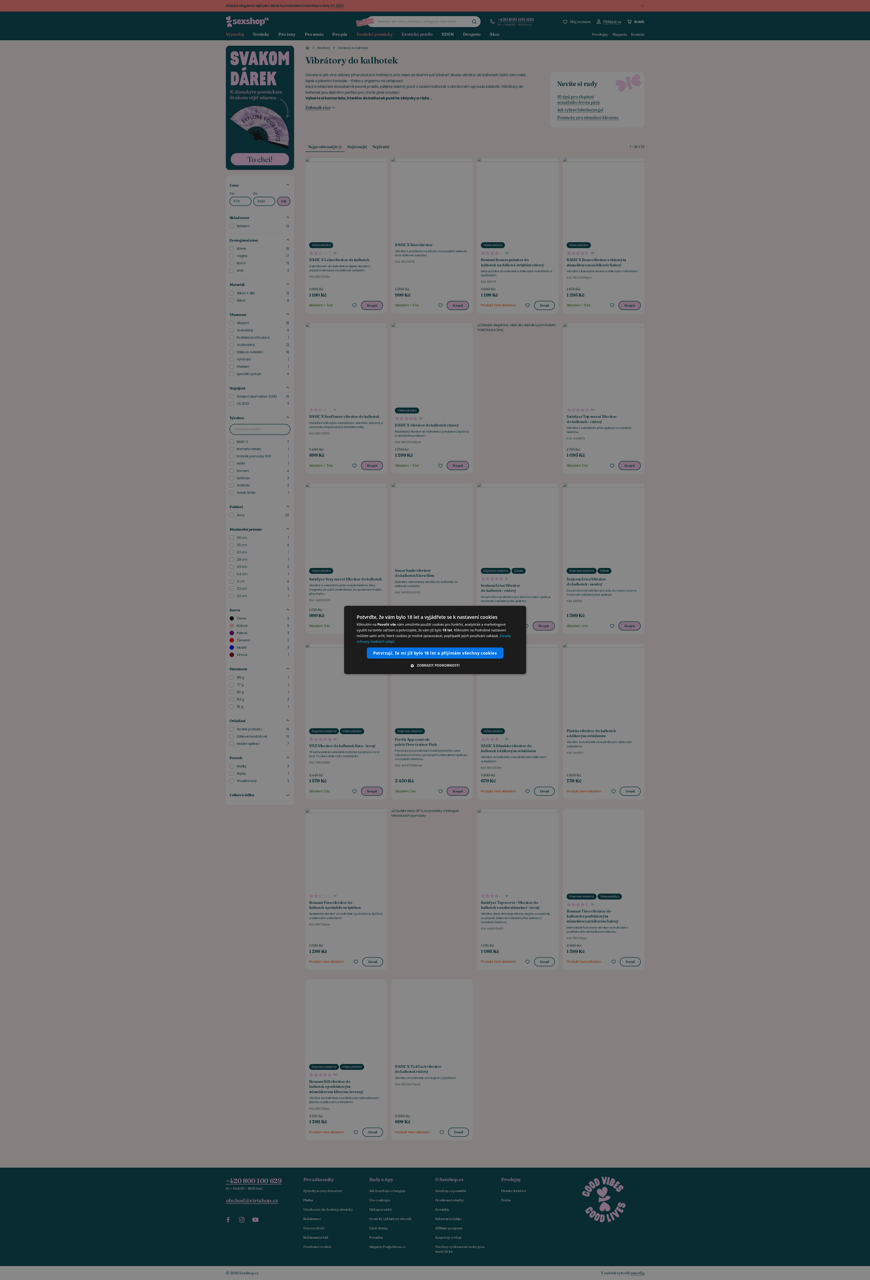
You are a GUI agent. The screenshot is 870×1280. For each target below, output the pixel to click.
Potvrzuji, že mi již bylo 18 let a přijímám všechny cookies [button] (435, 653)
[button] (435, 665)
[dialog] (435, 640)
